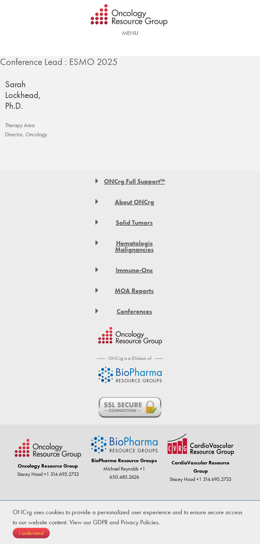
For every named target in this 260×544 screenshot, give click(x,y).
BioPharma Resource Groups (124, 460)
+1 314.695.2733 (60, 474)
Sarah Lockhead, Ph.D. (23, 95)
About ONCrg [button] (134, 202)
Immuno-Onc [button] (134, 270)
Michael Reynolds (121, 468)
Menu (130, 32)
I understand (31, 533)
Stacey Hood (29, 474)
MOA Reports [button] (134, 291)
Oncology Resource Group (130, 15)
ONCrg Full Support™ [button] (134, 181)
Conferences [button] (134, 311)
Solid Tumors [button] (134, 222)
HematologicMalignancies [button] (134, 246)
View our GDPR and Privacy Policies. (114, 522)
